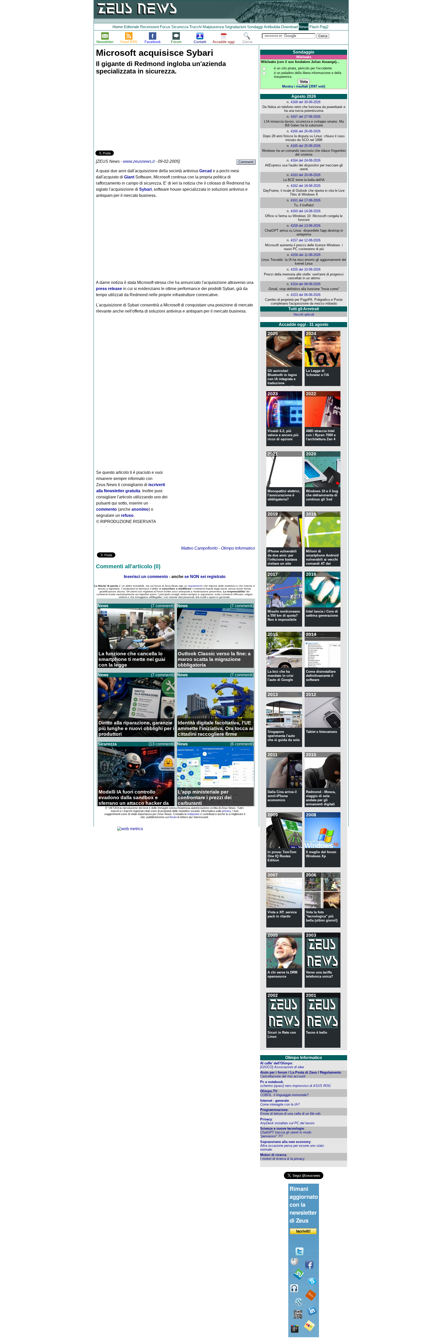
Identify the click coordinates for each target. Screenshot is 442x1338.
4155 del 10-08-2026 (306, 269)
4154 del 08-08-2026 (306, 284)
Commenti (245, 162)
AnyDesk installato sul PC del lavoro (287, 1123)
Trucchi (195, 27)
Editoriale (131, 27)
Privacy (266, 1119)
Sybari (145, 189)
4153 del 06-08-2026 (306, 295)
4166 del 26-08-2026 (306, 131)
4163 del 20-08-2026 (306, 175)
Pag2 (324, 27)
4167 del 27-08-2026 (306, 117)
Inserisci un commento (146, 576)
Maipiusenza (213, 27)
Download (289, 27)
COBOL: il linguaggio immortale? (284, 1095)
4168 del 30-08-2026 (306, 102)
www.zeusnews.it (138, 161)
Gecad (205, 171)
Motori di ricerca (273, 1155)
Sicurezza (179, 27)
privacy (226, 810)
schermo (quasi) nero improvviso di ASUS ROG (295, 1086)
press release (109, 288)
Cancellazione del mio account (282, 1076)
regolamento (195, 585)
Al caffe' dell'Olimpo (276, 1063)
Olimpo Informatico (238, 548)
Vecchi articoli (303, 314)
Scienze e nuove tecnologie (282, 1128)
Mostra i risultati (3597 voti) (303, 86)
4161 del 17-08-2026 (306, 200)
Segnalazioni (235, 27)
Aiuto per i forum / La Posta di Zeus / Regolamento (300, 1072)
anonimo (140, 509)
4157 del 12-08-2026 (306, 240)
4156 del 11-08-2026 (306, 255)
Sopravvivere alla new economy (285, 1142)
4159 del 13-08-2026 (306, 226)
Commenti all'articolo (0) (128, 566)
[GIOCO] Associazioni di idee (282, 1067)
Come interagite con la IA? (280, 1104)
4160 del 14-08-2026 (306, 211)
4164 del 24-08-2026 (306, 160)
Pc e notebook (271, 1082)
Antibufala (272, 27)
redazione (193, 814)
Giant (129, 177)
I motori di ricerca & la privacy (282, 1159)
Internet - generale (274, 1100)
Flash (314, 27)
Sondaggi (255, 27)
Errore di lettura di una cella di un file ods (290, 1114)
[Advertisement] (133, 113)
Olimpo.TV (268, 1091)
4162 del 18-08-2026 (306, 186)
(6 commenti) (242, 744)
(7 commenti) (162, 606)
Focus (165, 27)
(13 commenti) (161, 744)
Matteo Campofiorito (199, 548)
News (303, 27)
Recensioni (149, 27)
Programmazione (274, 1110)
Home (118, 27)
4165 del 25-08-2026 (306, 146)
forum (173, 817)
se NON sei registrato (205, 576)
